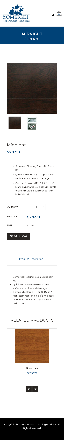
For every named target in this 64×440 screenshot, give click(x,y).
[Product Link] (51, 359)
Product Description (31, 259)
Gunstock (32, 368)
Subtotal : (13, 216)
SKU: (9, 225)
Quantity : (13, 206)
